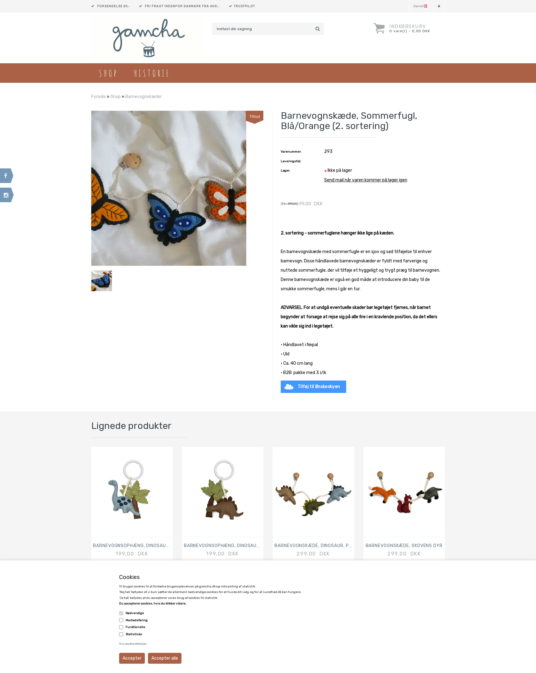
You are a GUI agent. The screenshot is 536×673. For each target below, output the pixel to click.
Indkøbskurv (407, 26)
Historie (152, 73)
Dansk (418, 6)
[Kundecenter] (438, 6)
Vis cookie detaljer (133, 644)
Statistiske (134, 634)
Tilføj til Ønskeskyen (319, 386)
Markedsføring (137, 620)
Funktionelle (135, 627)
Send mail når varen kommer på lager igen (365, 180)
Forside (98, 96)
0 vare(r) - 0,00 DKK (409, 31)
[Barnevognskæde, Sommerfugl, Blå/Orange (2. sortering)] (168, 188)
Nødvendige (135, 613)
